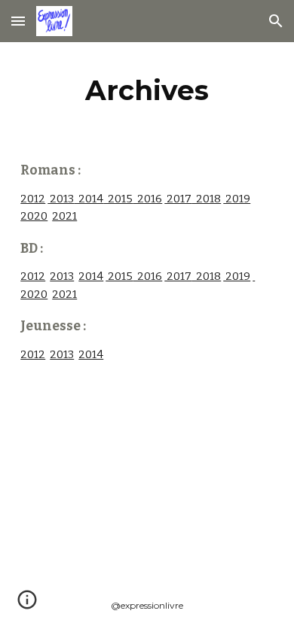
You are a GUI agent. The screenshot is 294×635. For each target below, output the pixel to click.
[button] (18, 20)
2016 (147, 198)
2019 (236, 198)
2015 (118, 198)
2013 (60, 198)
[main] (147, 90)
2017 (177, 198)
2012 (32, 198)
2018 (206, 198)
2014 (88, 198)
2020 (33, 216)
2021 (64, 216)
